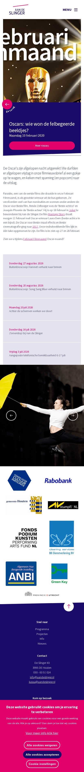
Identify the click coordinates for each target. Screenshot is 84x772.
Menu (67, 10)
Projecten (42, 634)
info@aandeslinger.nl (42, 677)
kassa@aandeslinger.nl (42, 682)
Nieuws (42, 643)
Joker (72, 210)
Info (42, 638)
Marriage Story (56, 214)
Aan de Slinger (22, 9)
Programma (42, 629)
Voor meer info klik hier (42, 733)
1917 (35, 226)
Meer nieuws (42, 145)
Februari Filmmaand (34, 239)
